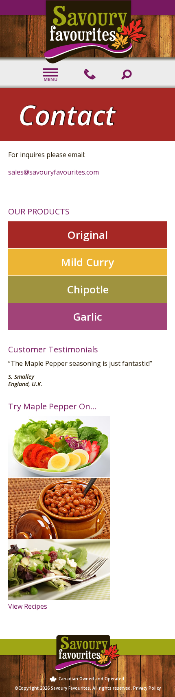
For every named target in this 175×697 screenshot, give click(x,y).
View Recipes (27, 606)
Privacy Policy (147, 688)
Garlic (87, 316)
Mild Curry (87, 262)
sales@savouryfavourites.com (53, 172)
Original (87, 234)
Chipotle (88, 289)
